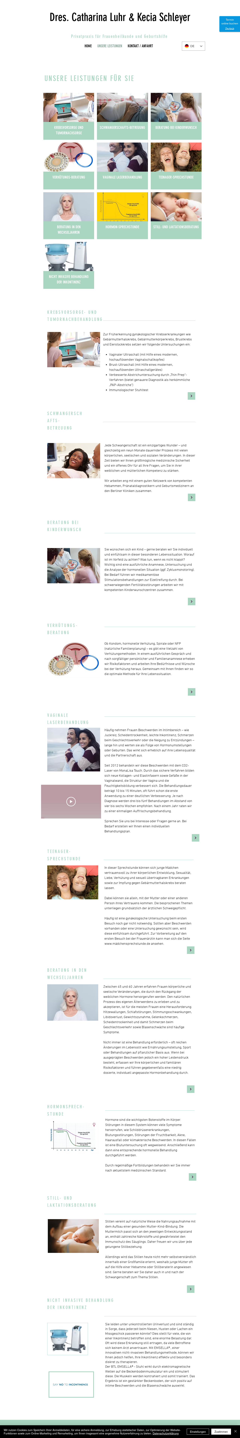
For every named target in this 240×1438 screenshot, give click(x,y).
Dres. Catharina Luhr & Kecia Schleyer (120, 17)
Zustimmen (221, 1431)
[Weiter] (191, 396)
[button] (88, 1393)
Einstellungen (198, 1431)
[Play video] (71, 801)
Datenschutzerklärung (166, 1433)
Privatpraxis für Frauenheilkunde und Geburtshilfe (119, 36)
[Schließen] (235, 1431)
